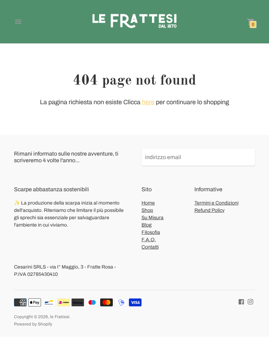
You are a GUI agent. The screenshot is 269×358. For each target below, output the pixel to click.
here (148, 102)
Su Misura (153, 217)
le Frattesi (59, 316)
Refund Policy (209, 210)
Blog (147, 225)
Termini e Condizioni (216, 203)
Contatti (150, 247)
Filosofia (151, 232)
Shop (147, 210)
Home (148, 203)
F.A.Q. (149, 239)
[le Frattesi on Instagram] (250, 302)
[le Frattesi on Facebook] (241, 302)
